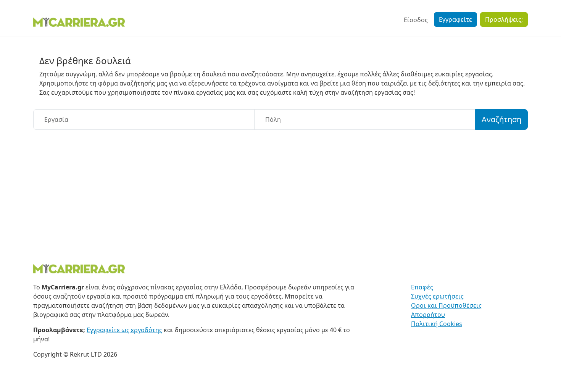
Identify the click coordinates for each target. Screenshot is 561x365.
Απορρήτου (428, 314)
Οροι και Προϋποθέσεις (446, 305)
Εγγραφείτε (455, 19)
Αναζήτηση (501, 119)
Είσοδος (416, 20)
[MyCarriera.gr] (79, 21)
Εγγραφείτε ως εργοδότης (124, 330)
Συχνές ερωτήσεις (437, 296)
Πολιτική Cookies (436, 324)
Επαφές (422, 287)
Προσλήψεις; (504, 19)
